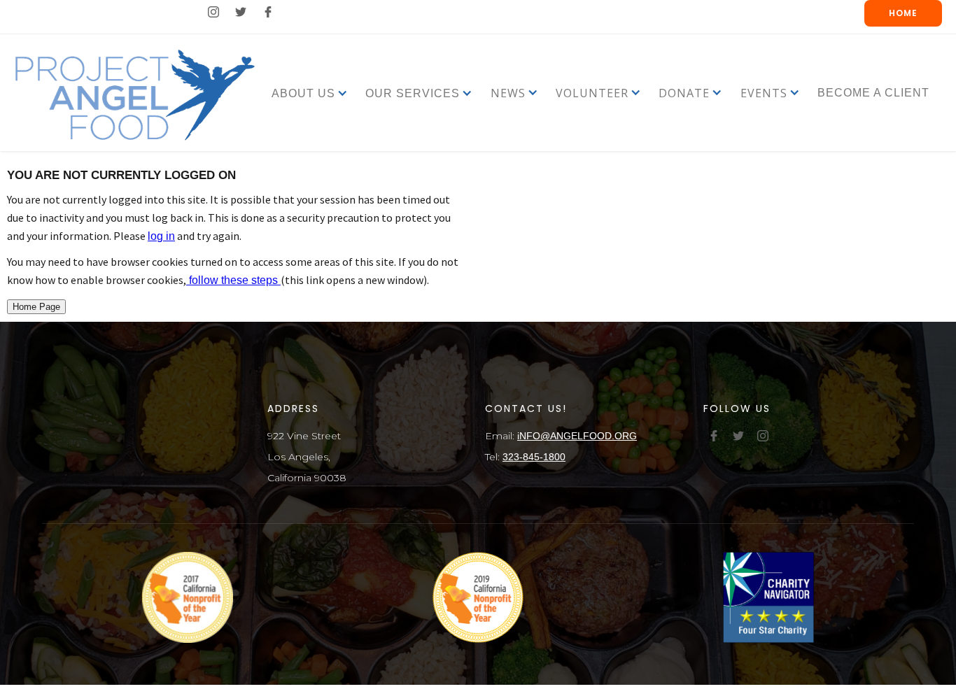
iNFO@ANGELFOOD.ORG (577, 435)
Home (903, 13)
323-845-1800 (533, 456)
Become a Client (873, 93)
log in (161, 236)
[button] (303, 92)
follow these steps (233, 280)
